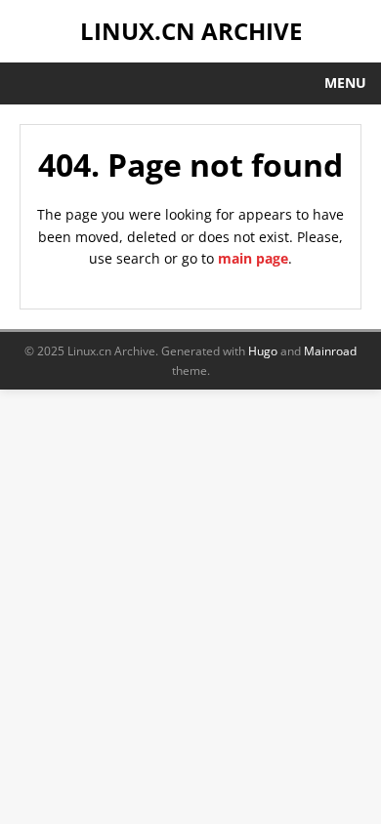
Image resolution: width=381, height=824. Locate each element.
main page (253, 258)
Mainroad (330, 351)
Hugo (262, 351)
